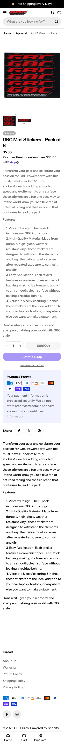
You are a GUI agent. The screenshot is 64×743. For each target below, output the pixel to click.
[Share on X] (29, 431)
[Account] (52, 13)
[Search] (56, 21)
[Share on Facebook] (19, 431)
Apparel (21, 33)
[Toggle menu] (5, 13)
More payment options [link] (32, 365)
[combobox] (32, 21)
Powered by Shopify (44, 728)
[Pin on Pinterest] (39, 431)
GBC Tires (21, 728)
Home (7, 33)
